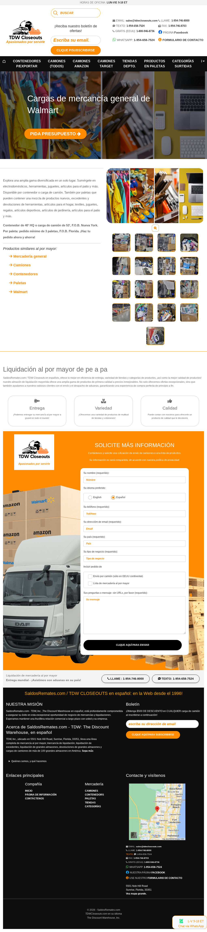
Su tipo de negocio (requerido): (100, 551)
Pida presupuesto (53, 133)
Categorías (183, 63)
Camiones (56, 63)
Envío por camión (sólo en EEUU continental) (118, 576)
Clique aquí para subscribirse (153, 734)
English (97, 497)
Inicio (28, 790)
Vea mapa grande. (136, 893)
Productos (154, 63)
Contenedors (94, 794)
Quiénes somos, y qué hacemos (28, 761)
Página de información (41, 794)
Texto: (139, 854)
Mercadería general (29, 256)
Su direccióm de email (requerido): (102, 521)
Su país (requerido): (94, 536)
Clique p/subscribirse (76, 50)
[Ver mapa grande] (157, 842)
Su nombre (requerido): (96, 473)
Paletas (19, 283)
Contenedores (27, 63)
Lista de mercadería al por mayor (111, 583)
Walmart (19, 292)
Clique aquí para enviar (132, 645)
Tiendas (129, 63)
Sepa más (87, 750)
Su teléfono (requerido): (96, 506)
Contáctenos (34, 798)
